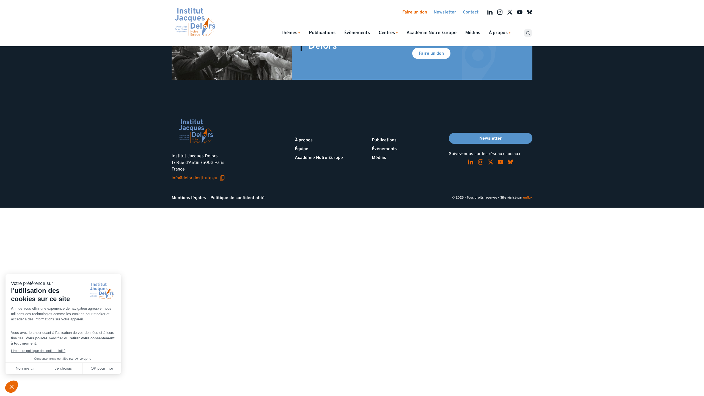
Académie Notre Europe (431, 32)
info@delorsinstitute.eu (198, 178)
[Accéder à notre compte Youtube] (519, 12)
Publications (322, 32)
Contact (471, 12)
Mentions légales (189, 198)
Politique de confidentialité (237, 198)
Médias (472, 32)
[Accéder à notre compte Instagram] (500, 12)
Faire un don (414, 12)
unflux (527, 197)
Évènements (357, 32)
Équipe (301, 149)
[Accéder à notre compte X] (510, 12)
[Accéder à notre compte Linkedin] (490, 12)
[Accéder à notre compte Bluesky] (529, 12)
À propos (304, 140)
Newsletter (445, 12)
